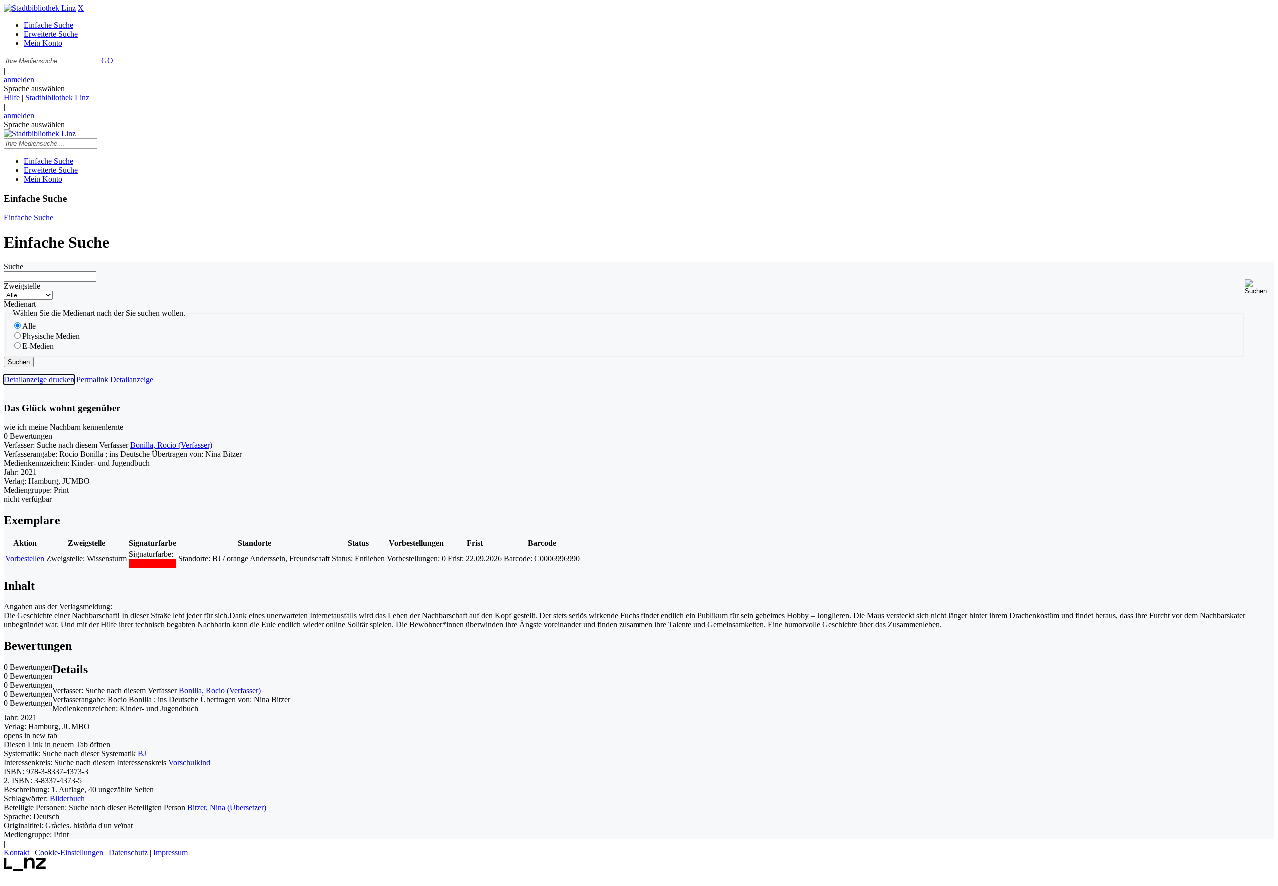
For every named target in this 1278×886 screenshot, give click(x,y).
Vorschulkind (189, 762)
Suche (13, 266)
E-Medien (38, 346)
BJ (142, 753)
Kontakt (16, 852)
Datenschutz (128, 852)
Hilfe (12, 97)
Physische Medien (51, 336)
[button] (1259, 287)
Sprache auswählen (34, 88)
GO (107, 60)
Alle (29, 326)
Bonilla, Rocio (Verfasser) (171, 445)
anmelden (19, 79)
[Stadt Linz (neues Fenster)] (25, 868)
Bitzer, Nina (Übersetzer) (226, 807)
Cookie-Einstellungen (69, 852)
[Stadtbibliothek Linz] (40, 8)
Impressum (170, 852)
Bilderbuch (67, 798)
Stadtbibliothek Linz (57, 97)
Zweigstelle (22, 286)
